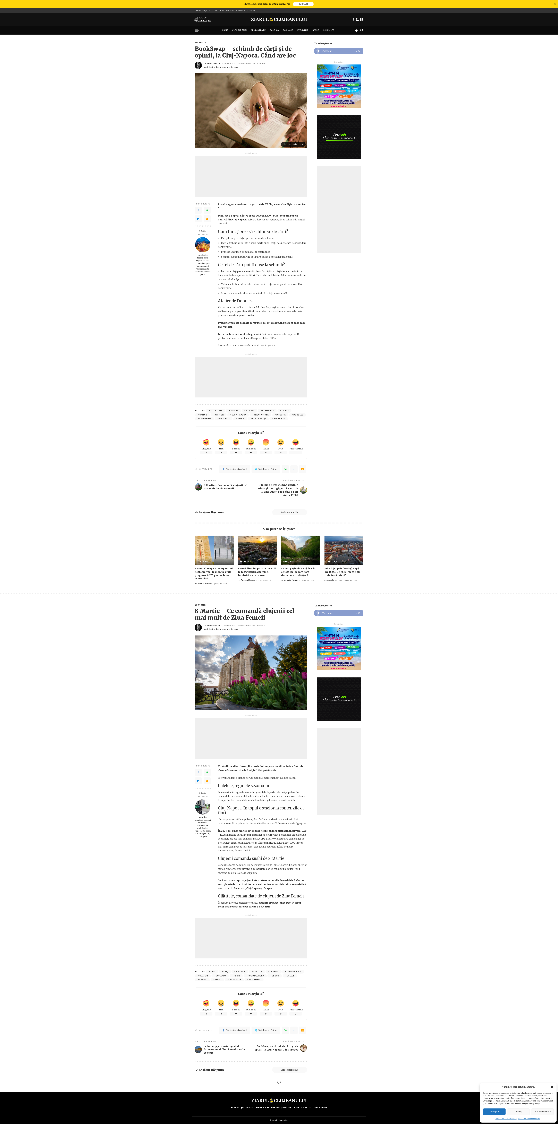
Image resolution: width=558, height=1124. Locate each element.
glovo (275, 976)
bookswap (268, 411)
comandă (221, 976)
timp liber (279, 419)
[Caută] (361, 30)
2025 (225, 972)
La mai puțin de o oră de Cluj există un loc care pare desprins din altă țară (298, 572)
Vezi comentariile (289, 512)
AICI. (274, 345)
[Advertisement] (251, 176)
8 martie (240, 972)
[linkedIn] (294, 469)
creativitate (261, 415)
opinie (240, 419)
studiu (203, 980)
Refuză (518, 1111)
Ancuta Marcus (205, 584)
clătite (274, 972)
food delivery (256, 976)
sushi (218, 980)
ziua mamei (255, 980)
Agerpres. (301, 823)
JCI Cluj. (273, 338)
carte (285, 411)
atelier (250, 411)
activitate (216, 411)
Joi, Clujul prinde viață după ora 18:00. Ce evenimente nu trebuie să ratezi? (342, 572)
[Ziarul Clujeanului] (279, 19)
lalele (290, 976)
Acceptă (494, 1111)
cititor (219, 415)
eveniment (205, 419)
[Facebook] (353, 19)
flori (237, 976)
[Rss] (357, 19)
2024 (212, 972)
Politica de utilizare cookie (506, 1119)
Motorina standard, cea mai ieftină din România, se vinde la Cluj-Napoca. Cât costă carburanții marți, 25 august (203, 826)
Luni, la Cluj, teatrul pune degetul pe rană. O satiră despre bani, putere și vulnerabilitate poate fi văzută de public (203, 264)
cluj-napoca (239, 415)
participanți (259, 419)
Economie (200, 605)
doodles (298, 415)
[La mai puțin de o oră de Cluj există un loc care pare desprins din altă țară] (300, 550)
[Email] (207, 218)
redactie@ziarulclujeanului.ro (210, 10)
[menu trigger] (198, 30)
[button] (552, 1087)
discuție (281, 415)
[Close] (554, 4)
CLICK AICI (303, 4)
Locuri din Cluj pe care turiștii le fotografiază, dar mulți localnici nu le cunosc (257, 572)
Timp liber (200, 43)
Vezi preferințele (542, 1111)
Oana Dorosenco (212, 63)
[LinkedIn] (198, 218)
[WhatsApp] (207, 210)
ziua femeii (235, 980)
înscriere (224, 419)
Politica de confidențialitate (529, 1119)
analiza (257, 972)
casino (203, 415)
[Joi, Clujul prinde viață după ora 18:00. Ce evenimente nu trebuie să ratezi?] (343, 550)
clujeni (203, 976)
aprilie (234, 411)
